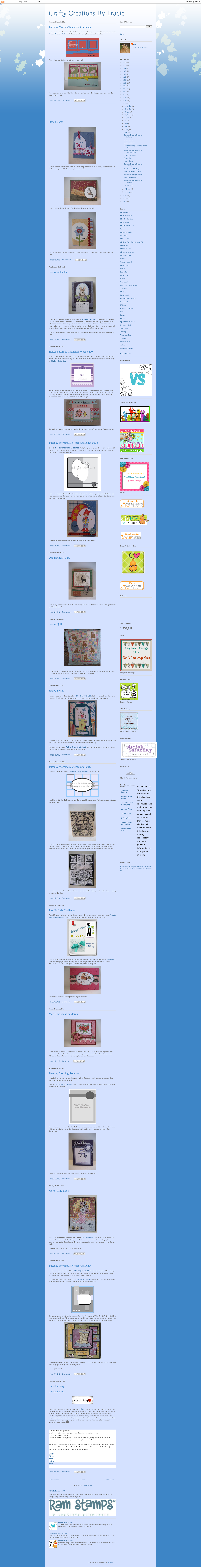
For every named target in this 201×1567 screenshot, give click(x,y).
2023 (124, 71)
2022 (124, 74)
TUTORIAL (110, 959)
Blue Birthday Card (126, 219)
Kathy (51, 1461)
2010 (124, 198)
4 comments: (66, 546)
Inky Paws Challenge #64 (128, 285)
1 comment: (66, 1061)
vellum (122, 345)
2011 (124, 196)
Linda (82, 1409)
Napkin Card (124, 295)
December (128, 106)
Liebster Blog (56, 1386)
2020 (124, 80)
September (128, 115)
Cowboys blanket (126, 262)
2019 (124, 83)
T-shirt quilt (124, 328)
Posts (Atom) (87, 1485)
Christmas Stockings (127, 252)
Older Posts (110, 1480)
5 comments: (66, 898)
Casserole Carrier (126, 232)
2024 (124, 68)
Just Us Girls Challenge (62, 910)
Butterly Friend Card (127, 225)
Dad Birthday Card (59, 557)
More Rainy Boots (59, 1190)
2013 (124, 101)
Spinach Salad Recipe (127, 322)
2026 (124, 62)
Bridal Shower (125, 222)
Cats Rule (123, 235)
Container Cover (125, 255)
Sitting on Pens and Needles (126, 823)
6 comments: (66, 100)
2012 (124, 103)
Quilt (121, 312)
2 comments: (66, 612)
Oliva (51, 1456)
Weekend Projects (126, 348)
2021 (124, 77)
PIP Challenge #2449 (65, 1540)
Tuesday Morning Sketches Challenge (70, 26)
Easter (122, 269)
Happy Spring (56, 690)
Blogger (110, 1562)
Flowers (123, 278)
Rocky (122, 318)
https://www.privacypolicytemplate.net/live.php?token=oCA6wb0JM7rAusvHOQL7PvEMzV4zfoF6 (136, 869)
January (127, 192)
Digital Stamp (124, 265)
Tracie (135, 44)
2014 (124, 97)
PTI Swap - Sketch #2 (127, 308)
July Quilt (123, 288)
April (126, 130)
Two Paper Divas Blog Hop (59, 1533)
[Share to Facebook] (82, 100)
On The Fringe (126, 813)
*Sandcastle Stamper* (125, 791)
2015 (124, 95)
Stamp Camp (56, 121)
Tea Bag (123, 332)
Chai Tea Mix (124, 239)
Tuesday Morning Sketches (58, 34)
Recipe (122, 315)
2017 (124, 89)
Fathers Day (124, 275)
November (128, 109)
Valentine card (125, 342)
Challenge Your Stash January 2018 (132, 242)
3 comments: (66, 339)
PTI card (123, 305)
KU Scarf (123, 292)
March (127, 132)
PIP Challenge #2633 (57, 1491)
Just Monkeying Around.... (126, 797)
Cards (122, 229)
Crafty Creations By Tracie (87, 13)
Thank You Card (125, 335)
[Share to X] (80, 100)
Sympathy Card (125, 325)
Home (83, 1480)
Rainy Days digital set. (76, 747)
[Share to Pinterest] (84, 100)
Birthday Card (124, 212)
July (126, 121)
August (127, 118)
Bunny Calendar (58, 271)
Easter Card (124, 272)
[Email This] (75, 100)
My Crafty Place (126, 809)
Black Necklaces (126, 215)
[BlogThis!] (78, 100)
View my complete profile (139, 47)
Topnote (123, 338)
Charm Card (124, 245)
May (126, 126)
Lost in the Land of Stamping (127, 804)
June (126, 124)
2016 (124, 92)
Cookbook (123, 259)
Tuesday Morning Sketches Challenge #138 (73, 442)
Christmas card (125, 249)
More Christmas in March (63, 1013)
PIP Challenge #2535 (65, 1522)
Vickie (51, 1454)
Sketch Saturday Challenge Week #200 (71, 351)
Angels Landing (89, 319)
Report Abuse (125, 354)
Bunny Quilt (56, 624)
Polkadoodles (124, 302)
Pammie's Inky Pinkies (128, 298)
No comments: (67, 260)
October (127, 112)
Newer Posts (54, 1480)
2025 (124, 65)
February (128, 189)
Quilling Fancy (126, 818)
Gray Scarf (124, 282)
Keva (51, 1459)
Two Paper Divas (83, 696)
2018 (124, 86)
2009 (124, 201)
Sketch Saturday (58, 361)
